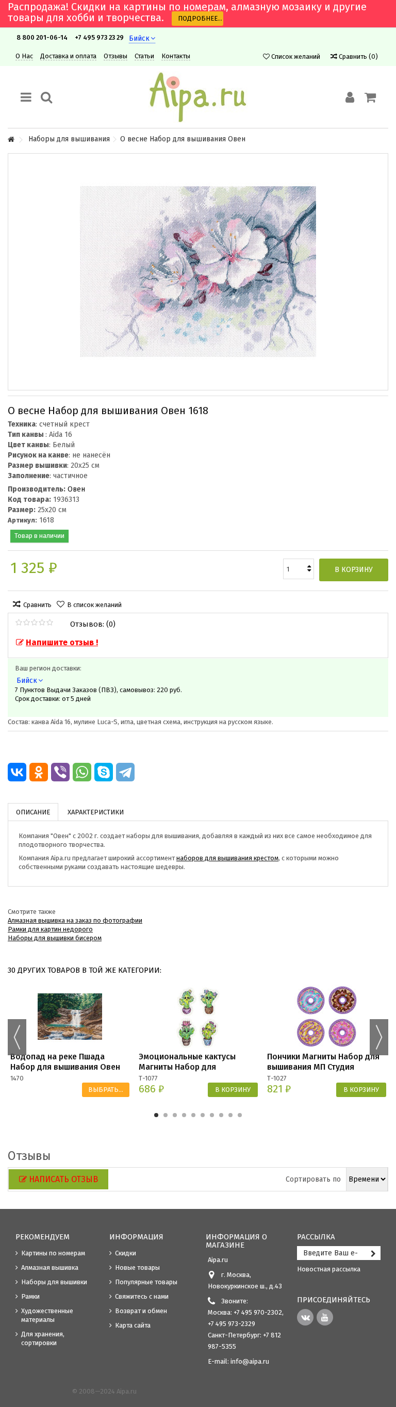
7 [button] (212, 1115)
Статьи (144, 56)
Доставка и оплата (68, 56)
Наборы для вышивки (54, 1282)
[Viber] (60, 772)
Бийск (139, 38)
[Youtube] (325, 1317)
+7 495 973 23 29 (99, 37)
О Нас (24, 56)
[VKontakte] (305, 1317)
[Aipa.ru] (198, 97)
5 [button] (193, 1115)
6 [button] (203, 1115)
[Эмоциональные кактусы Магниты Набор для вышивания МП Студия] (198, 1017)
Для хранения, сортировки (42, 1338)
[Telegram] (125, 772)
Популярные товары (146, 1282)
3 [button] (175, 1115)
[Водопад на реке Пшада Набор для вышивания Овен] (69, 1017)
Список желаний (295, 56)
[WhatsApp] (82, 772)
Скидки (125, 1253)
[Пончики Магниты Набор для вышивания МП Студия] (326, 1017)
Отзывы (115, 56)
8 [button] (221, 1115)
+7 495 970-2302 (258, 1312)
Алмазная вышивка (49, 1267)
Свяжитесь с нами (142, 1296)
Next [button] (379, 1037)
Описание (33, 812)
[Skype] (103, 772)
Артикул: (22, 520)
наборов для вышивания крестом (227, 858)
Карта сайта (133, 1325)
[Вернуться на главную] (11, 140)
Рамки (30, 1296)
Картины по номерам (53, 1253)
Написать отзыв (63, 1179)
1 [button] (156, 1115)
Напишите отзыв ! (62, 642)
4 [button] (184, 1115)
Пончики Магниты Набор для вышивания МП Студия (323, 1062)
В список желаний (94, 605)
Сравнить (37, 605)
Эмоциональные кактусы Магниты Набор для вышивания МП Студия (187, 1067)
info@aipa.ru (249, 1361)
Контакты (175, 56)
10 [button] (240, 1115)
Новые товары (137, 1267)
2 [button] (165, 1115)
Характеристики (96, 812)
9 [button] (230, 1115)
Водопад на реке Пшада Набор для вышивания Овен (65, 1062)
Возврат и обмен (141, 1311)
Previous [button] (17, 1037)
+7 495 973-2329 (231, 1324)
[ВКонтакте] (17, 772)
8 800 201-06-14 (42, 37)
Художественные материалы (47, 1315)
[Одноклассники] (38, 772)
